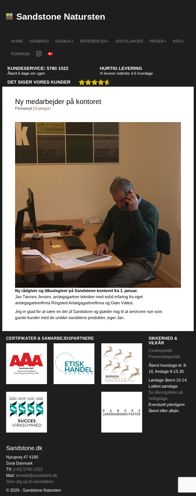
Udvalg (63, 41)
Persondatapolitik (164, 357)
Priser (157, 41)
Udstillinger (129, 41)
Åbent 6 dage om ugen (26, 73)
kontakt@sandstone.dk (36, 475)
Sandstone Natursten (60, 16)
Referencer (93, 41)
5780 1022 (57, 68)
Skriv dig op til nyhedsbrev (30, 481)
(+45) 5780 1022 (28, 469)
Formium (20, 54)
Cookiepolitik (160, 350)
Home (17, 41)
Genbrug (39, 41)
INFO (177, 41)
